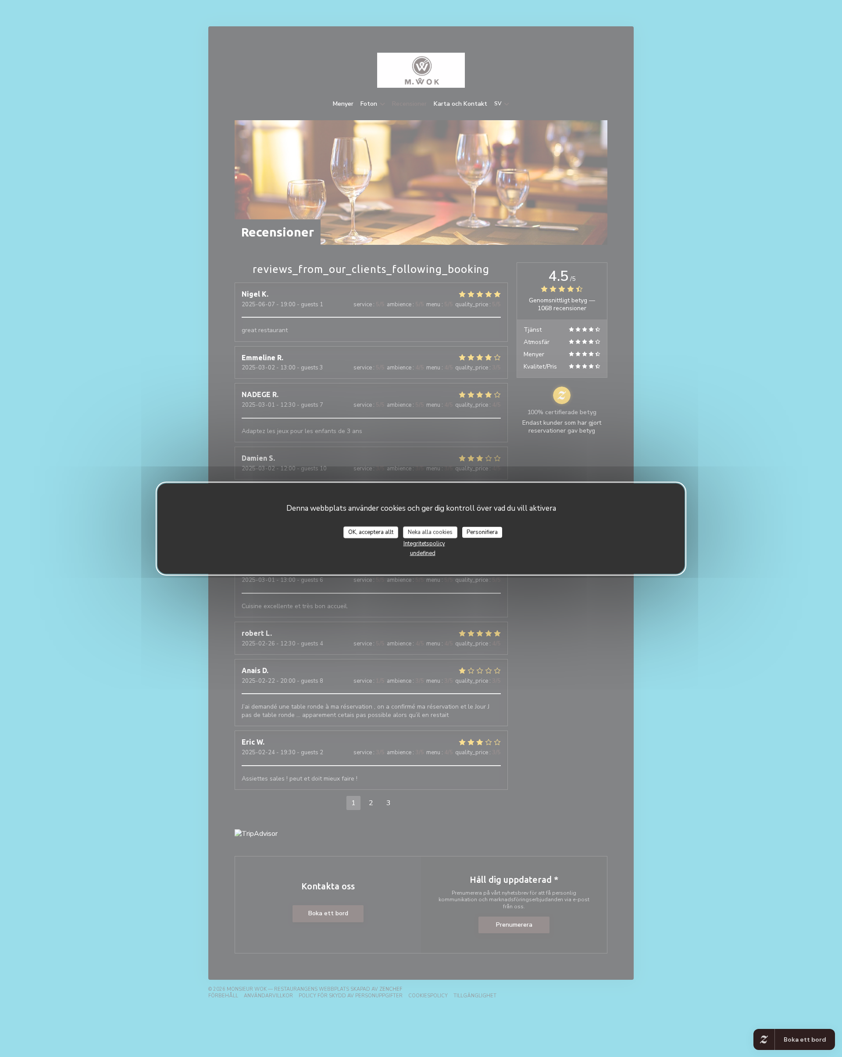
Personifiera (482, 532)
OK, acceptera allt (370, 532)
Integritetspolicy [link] (424, 544)
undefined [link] (422, 553)
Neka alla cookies (430, 532)
